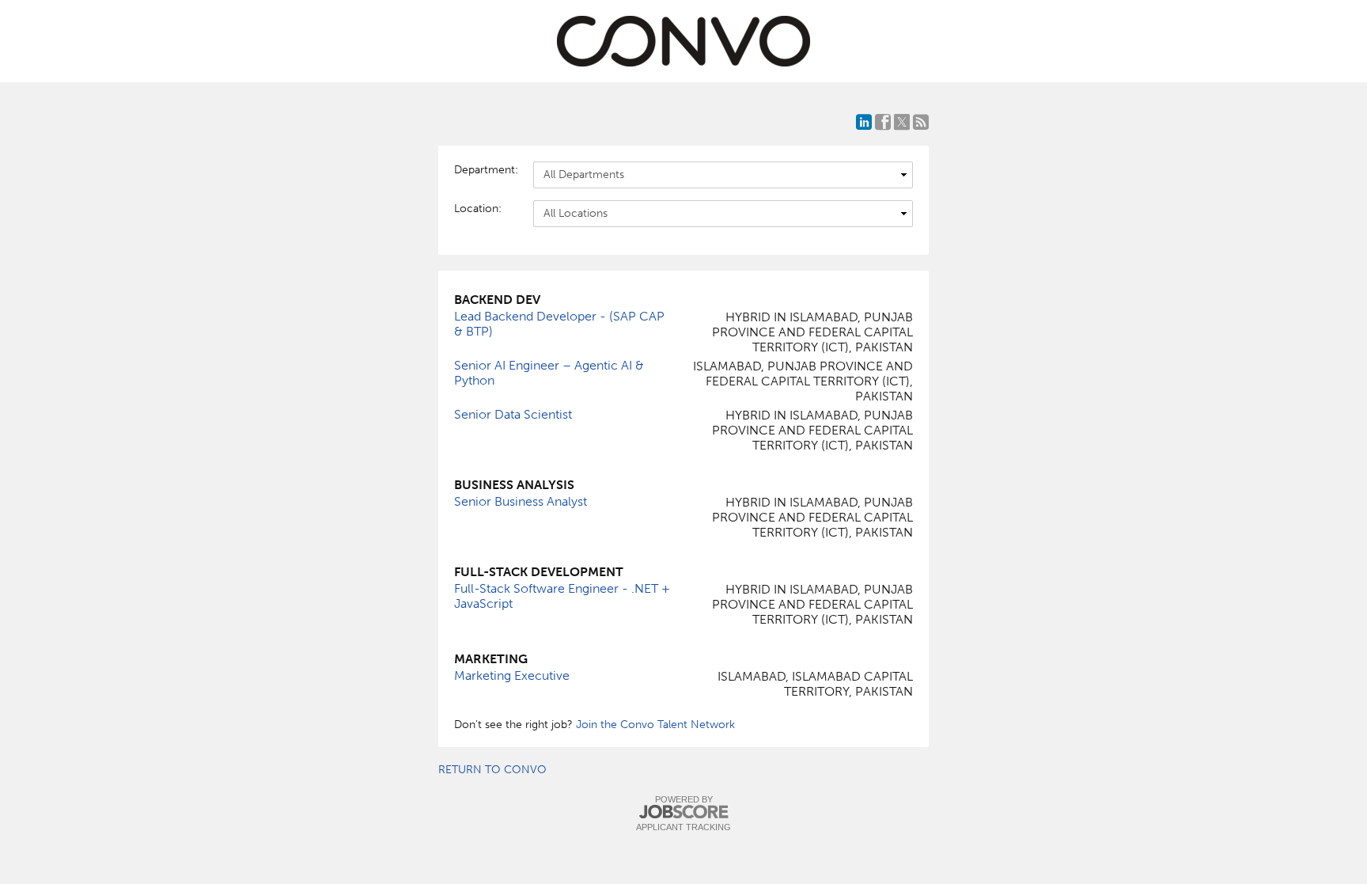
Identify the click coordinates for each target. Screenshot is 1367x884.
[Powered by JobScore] (683, 812)
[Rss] (921, 122)
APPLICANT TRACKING (683, 827)
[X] (902, 122)
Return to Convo (492, 769)
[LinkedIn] (864, 122)
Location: (478, 208)
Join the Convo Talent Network (655, 724)
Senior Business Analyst (520, 501)
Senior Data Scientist (513, 414)
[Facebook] (883, 122)
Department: (485, 169)
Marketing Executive (512, 675)
